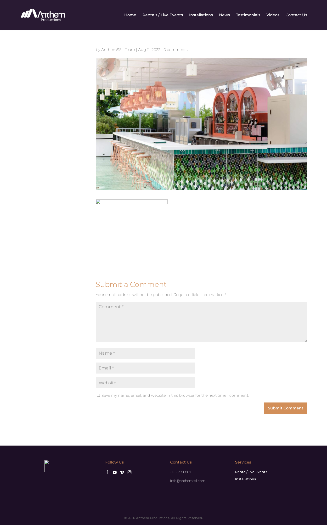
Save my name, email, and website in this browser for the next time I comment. (175, 395)
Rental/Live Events (251, 472)
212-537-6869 (180, 472)
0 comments (176, 49)
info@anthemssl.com (187, 481)
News (224, 15)
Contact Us (296, 15)
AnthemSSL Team (118, 49)
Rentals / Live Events (162, 15)
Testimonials (248, 15)
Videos (272, 15)
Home (130, 15)
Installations (201, 15)
